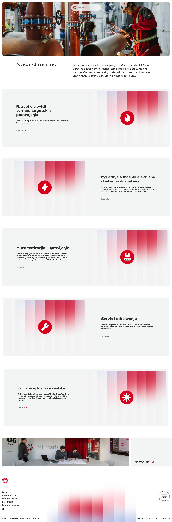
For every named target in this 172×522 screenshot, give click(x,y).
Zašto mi (6, 492)
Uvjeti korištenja (142, 518)
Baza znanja (7, 502)
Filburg (98, 518)
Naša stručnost (9, 495)
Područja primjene (10, 498)
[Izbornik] (98, 7)
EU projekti (25, 518)
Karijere (14, 518)
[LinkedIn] (3, 509)
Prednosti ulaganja (10, 505)
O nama (5, 518)
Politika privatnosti (161, 518)
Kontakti (36, 518)
